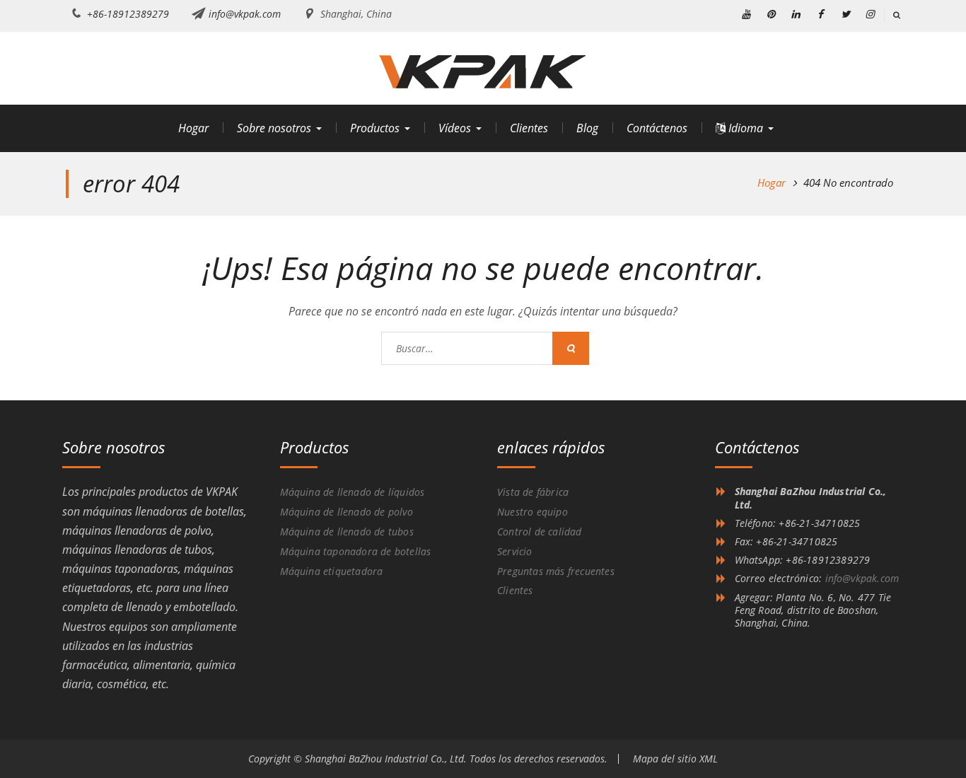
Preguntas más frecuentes (556, 571)
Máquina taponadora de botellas (355, 551)
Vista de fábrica (533, 492)
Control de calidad (539, 531)
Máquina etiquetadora (331, 571)
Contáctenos (657, 128)
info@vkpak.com (245, 14)
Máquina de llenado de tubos (347, 531)
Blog (587, 128)
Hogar (193, 128)
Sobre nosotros (274, 128)
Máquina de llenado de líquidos (352, 492)
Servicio (515, 551)
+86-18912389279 (128, 14)
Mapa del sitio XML (675, 758)
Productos (375, 128)
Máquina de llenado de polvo (346, 511)
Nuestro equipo (532, 511)
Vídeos (454, 128)
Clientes (529, 128)
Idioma (744, 128)
